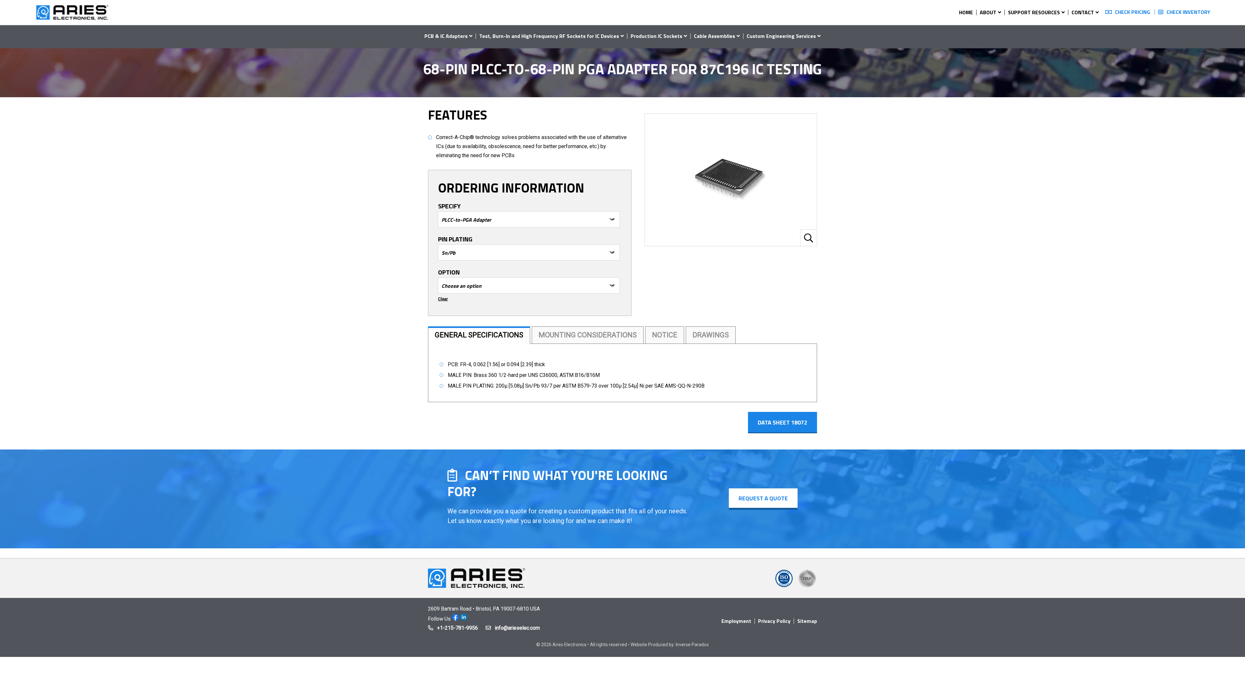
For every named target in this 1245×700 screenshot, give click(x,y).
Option (449, 272)
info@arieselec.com (517, 628)
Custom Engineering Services (781, 36)
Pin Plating (455, 239)
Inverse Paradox (692, 644)
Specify (449, 206)
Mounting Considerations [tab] (588, 335)
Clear (443, 299)
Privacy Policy (774, 621)
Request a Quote (763, 498)
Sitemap (807, 621)
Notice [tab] (664, 335)
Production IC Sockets (656, 36)
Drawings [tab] (711, 335)
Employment (736, 621)
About (988, 12)
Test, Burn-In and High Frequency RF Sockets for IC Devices (549, 36)
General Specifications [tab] (479, 335)
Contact (1083, 12)
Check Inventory (1188, 12)
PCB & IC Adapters (446, 36)
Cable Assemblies (714, 36)
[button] (808, 237)
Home (966, 12)
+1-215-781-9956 (457, 628)
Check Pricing (1132, 12)
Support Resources (1034, 12)
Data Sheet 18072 (782, 422)
